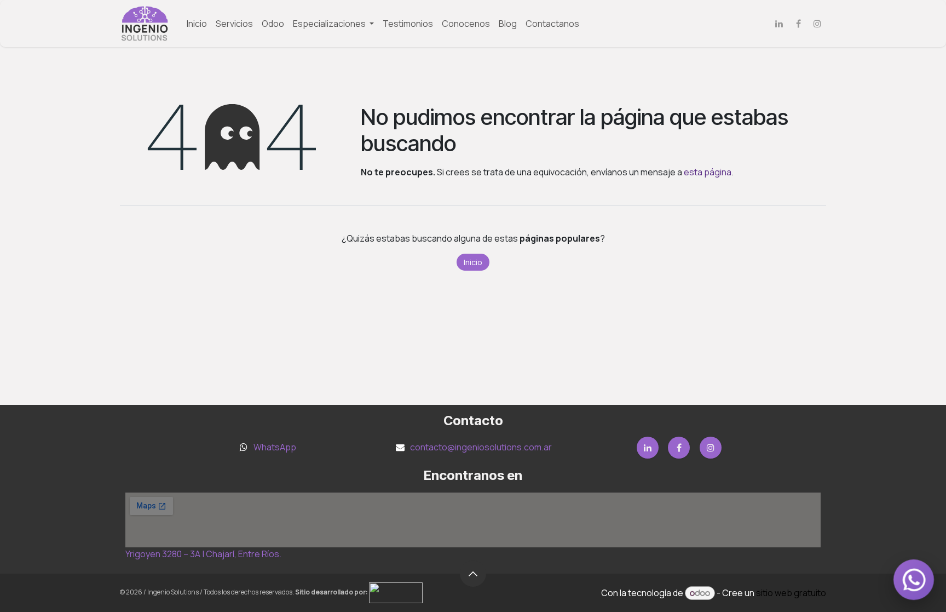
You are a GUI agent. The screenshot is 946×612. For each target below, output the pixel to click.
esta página (707, 172)
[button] (473, 573)
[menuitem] (196, 24)
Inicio (473, 262)
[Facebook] (798, 23)
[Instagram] (817, 23)
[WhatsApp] (913, 579)
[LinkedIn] (779, 23)
